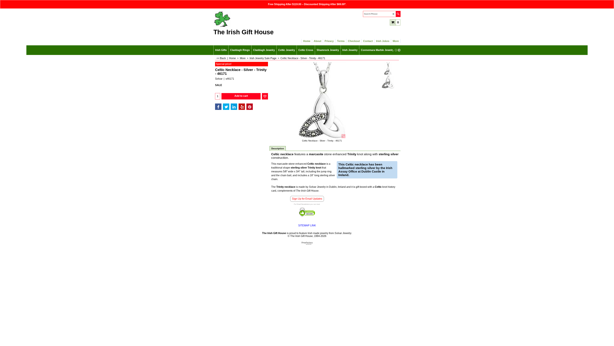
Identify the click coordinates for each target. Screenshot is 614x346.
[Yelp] (242, 106)
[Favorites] (265, 96)
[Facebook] (218, 106)
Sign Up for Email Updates (307, 198)
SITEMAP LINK (307, 225)
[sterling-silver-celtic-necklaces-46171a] (388, 82)
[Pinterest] (249, 106)
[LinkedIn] (234, 106)
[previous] (395, 50)
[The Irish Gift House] (241, 19)
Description (277, 148)
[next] (399, 50)
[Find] (398, 14)
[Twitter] (226, 106)
